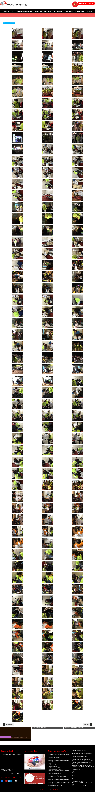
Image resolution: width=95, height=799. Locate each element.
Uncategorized (11, 22)
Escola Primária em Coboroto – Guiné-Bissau (74, 727)
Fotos (4, 22)
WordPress (44, 789)
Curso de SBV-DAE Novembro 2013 (40, 727)
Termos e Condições (31, 751)
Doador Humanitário (86, 3)
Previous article (9, 724)
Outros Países (7, 737)
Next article (86, 724)
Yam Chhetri (55, 789)
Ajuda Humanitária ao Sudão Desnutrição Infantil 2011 (12, 739)
